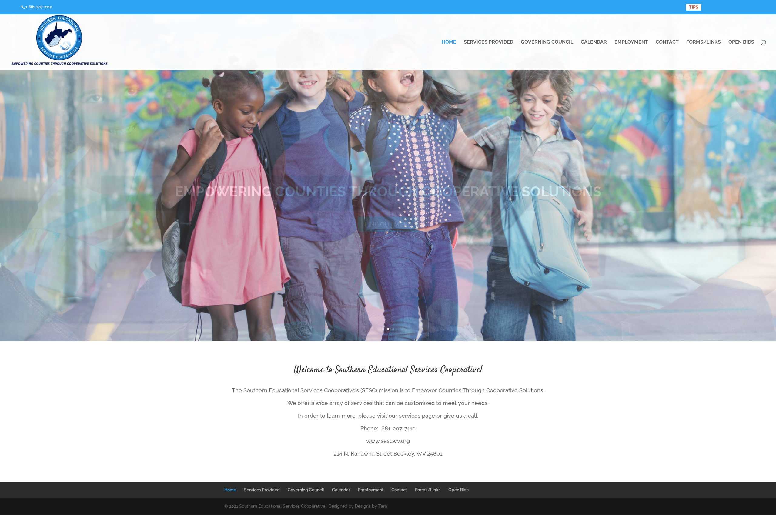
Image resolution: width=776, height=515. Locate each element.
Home (449, 42)
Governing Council (547, 42)
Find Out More (388, 224)
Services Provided (488, 42)
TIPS (693, 7)
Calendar (594, 42)
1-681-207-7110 (38, 7)
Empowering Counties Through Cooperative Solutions (388, 191)
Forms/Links (703, 42)
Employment (631, 42)
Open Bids (741, 42)
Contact (667, 42)
